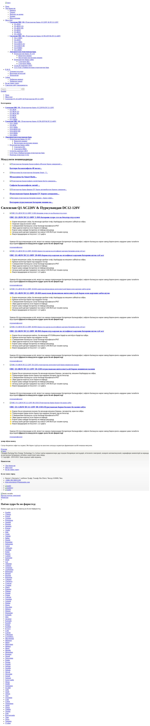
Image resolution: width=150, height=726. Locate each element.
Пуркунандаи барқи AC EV (24, 54)
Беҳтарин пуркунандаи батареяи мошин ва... (31, 202)
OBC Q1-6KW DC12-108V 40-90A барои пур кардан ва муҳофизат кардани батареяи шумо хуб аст (57, 331)
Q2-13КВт (18, 50)
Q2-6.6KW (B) (19, 46)
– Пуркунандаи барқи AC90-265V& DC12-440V (35, 36)
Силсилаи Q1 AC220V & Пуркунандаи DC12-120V (24, 99)
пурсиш (12, 247)
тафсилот (18, 247)
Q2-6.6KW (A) (19, 44)
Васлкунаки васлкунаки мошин (30, 58)
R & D (7, 69)
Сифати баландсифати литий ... (25, 185)
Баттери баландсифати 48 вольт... (26, 168)
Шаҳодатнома (15, 18)
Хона (7, 6)
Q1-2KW (17, 24)
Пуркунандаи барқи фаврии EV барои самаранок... (34, 193)
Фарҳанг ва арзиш (16, 14)
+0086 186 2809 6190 (13, 480)
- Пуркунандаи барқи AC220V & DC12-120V (34, 22)
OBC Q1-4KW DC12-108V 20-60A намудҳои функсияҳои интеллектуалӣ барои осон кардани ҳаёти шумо (60, 293)
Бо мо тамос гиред (12, 83)
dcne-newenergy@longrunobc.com (17, 482)
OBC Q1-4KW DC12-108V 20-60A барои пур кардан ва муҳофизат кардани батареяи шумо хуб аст (57, 255)
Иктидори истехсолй (17, 73)
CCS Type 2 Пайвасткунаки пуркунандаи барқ (31, 67)
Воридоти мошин (25, 56)
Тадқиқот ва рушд (16, 71)
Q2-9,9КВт (18, 48)
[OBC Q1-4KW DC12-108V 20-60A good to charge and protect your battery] (47, 251)
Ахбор (7, 77)
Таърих (12, 12)
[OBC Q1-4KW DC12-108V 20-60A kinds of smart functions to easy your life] (50, 289)
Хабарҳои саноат (16, 81)
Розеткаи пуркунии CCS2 (19, 155)
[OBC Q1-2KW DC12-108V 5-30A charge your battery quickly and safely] (38, 213)
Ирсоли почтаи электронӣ (11, 495)
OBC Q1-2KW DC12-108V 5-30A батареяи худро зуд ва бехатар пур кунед (45, 217)
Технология (14, 75)
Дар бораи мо (10, 8)
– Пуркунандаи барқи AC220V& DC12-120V (29, 107)
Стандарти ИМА (24, 63)
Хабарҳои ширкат (16, 79)
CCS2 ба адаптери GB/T (23, 65)
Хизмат (12, 16)
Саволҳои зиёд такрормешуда (16, 85)
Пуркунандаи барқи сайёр (24, 60)
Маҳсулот (9, 20)
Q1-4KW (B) (18, 28)
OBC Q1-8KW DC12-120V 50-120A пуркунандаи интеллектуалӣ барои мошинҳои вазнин (52, 369)
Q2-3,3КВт (18, 42)
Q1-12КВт (18, 34)
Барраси (13, 10)
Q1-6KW (17, 30)
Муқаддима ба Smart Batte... (23, 177)
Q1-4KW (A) (18, 26)
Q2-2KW (17, 40)
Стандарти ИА (24, 61)
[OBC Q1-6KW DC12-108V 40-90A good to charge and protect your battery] (47, 327)
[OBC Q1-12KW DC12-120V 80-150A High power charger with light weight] (40, 403)
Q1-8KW (17, 32)
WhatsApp (4, 497)
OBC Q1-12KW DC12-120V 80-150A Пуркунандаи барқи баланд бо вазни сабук (48, 407)
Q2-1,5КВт (18, 38)
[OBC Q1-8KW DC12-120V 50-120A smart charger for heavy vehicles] (44, 365)
